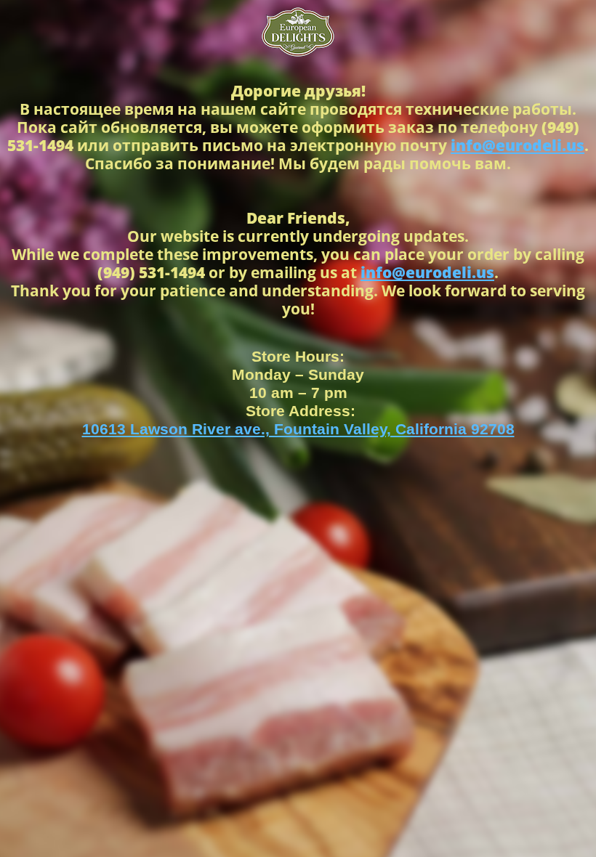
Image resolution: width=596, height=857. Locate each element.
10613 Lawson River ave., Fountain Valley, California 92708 (298, 429)
